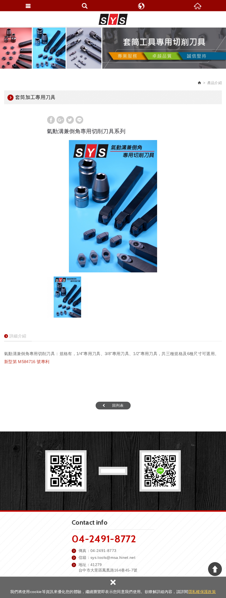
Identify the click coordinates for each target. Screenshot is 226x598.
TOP (215, 569)
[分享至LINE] (79, 120)
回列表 (118, 405)
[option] (113, 206)
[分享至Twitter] (70, 120)
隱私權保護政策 (202, 591)
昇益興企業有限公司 (113, 19)
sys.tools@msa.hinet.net (112, 557)
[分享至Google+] (60, 120)
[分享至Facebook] (51, 120)
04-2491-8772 (104, 539)
